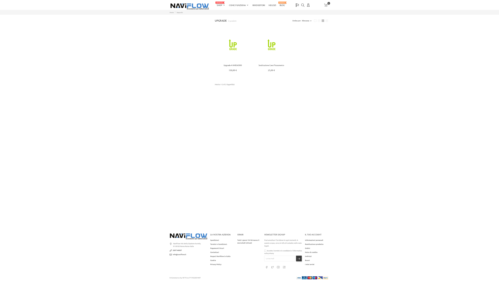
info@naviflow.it (179, 254)
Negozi (272, 5)
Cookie (213, 260)
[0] (325, 5)
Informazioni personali (314, 240)
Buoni (307, 260)
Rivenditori (258, 5)
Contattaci (214, 252)
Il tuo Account (313, 234)
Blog (282, 4)
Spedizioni (214, 240)
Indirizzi (308, 256)
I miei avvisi (309, 264)
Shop (221, 4)
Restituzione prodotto (314, 244)
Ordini (307, 248)
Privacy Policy (215, 264)
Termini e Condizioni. (218, 244)
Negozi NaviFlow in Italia (220, 256)
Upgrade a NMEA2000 (233, 65)
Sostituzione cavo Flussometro (271, 65)
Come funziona (239, 5)
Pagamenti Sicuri (217, 248)
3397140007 (177, 250)
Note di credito (311, 252)
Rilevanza (305, 21)
